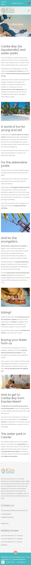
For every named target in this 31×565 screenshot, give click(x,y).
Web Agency (21, 562)
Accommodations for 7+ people (11, 542)
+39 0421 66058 (6, 514)
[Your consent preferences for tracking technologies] (2, 562)
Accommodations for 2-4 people (12, 536)
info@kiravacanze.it (17, 3)
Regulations (5, 523)
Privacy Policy (10, 562)
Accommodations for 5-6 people (12, 539)
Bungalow (4, 545)
